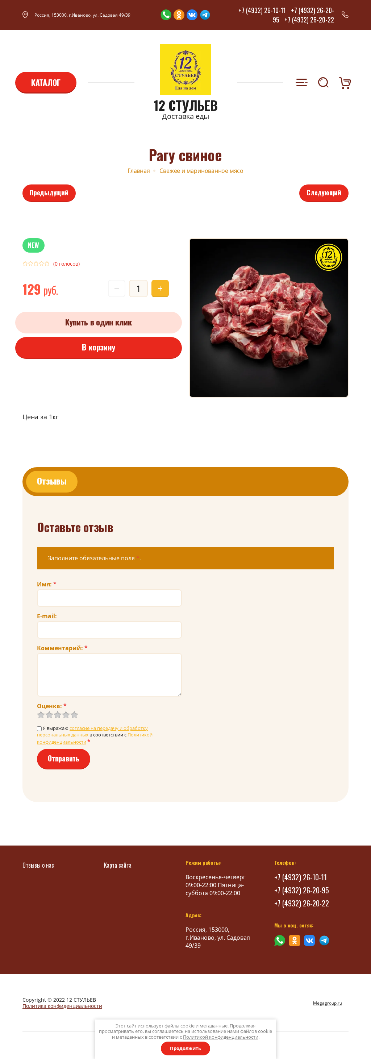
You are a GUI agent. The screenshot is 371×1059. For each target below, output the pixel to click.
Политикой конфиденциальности (220, 1037)
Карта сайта (118, 865)
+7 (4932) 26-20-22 (309, 19)
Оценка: (52, 706)
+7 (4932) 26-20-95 (301, 890)
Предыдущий (49, 192)
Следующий (324, 192)
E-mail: (47, 616)
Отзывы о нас (38, 865)
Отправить (63, 758)
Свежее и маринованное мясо (201, 171)
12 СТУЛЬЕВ (186, 105)
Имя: (47, 584)
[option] (269, 318)
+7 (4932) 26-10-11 (262, 10)
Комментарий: (62, 648)
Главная (139, 171)
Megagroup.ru (327, 1003)
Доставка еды (185, 116)
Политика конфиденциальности (62, 1005)
